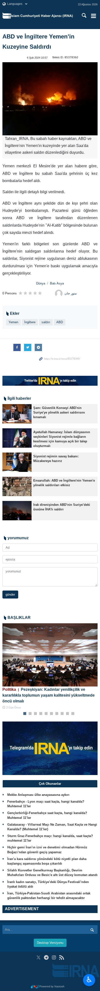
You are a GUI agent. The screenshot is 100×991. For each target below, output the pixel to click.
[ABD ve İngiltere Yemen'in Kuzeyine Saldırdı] (50, 98)
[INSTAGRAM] (54, 957)
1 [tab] (25, 714)
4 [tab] (41, 714)
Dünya (40, 283)
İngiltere (29, 322)
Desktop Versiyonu (50, 943)
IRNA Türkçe (42, 16)
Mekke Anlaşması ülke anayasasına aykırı (38, 795)
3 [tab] (35, 714)
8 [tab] (62, 714)
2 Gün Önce (13, 707)
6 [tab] (51, 714)
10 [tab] (72, 714)
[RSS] (61, 957)
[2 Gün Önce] (50, 654)
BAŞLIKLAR (19, 617)
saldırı (46, 322)
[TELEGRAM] (46, 957)
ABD (59, 322)
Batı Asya (57, 283)
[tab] (50, 784)
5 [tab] (46, 714)
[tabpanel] (50, 666)
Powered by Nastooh (52, 986)
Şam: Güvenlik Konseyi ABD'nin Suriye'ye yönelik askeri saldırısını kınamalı (59, 412)
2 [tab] (30, 714)
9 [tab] (67, 714)
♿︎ (89, 979)
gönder (10, 594)
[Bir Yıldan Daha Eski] (17, 413)
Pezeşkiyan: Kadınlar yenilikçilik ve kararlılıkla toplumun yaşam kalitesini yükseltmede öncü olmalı (48, 695)
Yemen (13, 322)
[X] (38, 957)
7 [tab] (57, 714)
